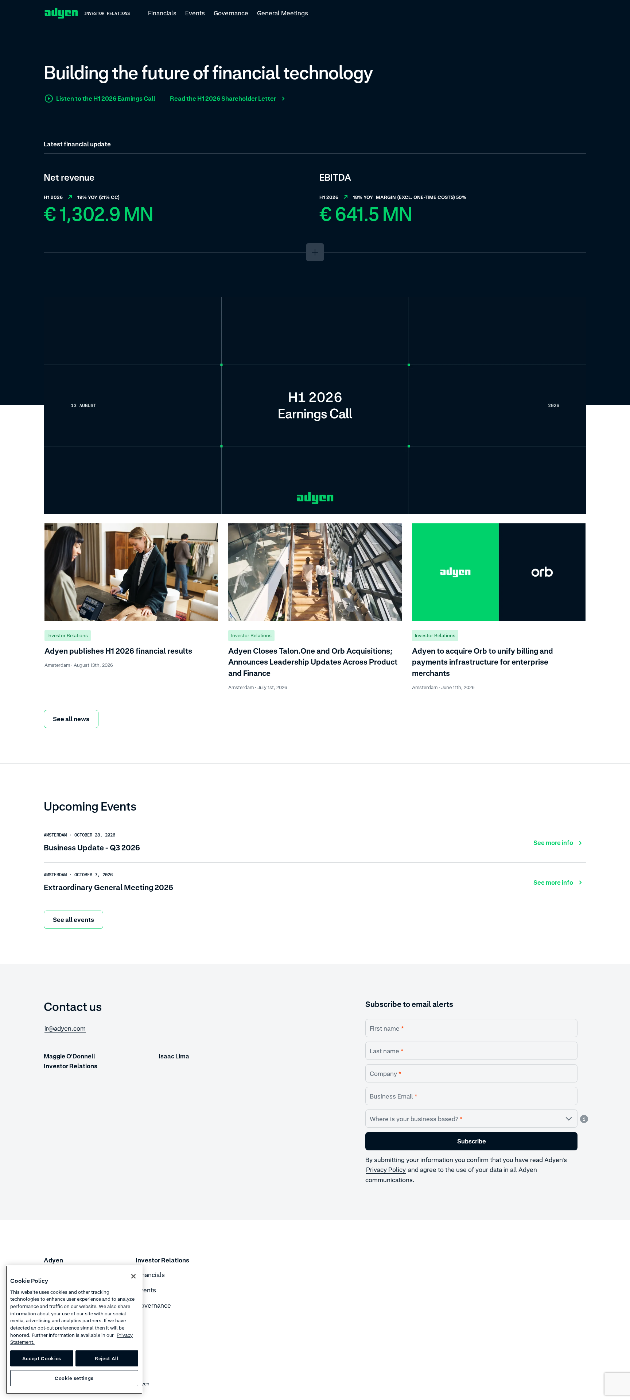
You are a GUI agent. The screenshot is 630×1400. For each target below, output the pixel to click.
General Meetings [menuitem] (282, 13)
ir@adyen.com (65, 1028)
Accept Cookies (41, 1358)
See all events (73, 919)
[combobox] (471, 1118)
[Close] (133, 1276)
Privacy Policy (386, 1169)
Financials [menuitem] (162, 13)
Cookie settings (74, 1378)
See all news (71, 719)
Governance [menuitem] (231, 13)
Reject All (107, 1358)
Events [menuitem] (195, 13)
